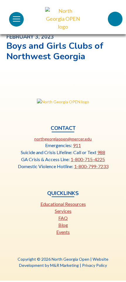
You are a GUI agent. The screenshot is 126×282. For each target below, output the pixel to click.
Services (63, 211)
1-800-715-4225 (88, 159)
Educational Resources (63, 204)
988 (101, 152)
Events (63, 232)
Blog (63, 225)
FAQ (63, 218)
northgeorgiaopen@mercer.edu (63, 138)
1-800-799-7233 (91, 166)
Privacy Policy (94, 265)
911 (77, 145)
